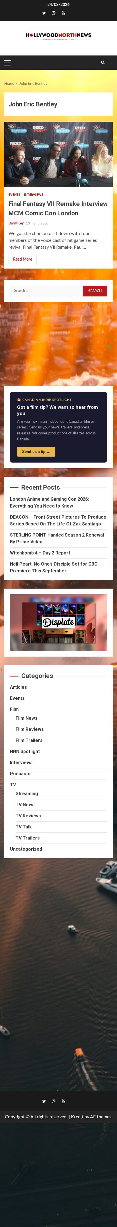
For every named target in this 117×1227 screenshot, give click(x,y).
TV (13, 784)
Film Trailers (29, 740)
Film (14, 709)
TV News (25, 804)
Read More (22, 259)
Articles (18, 687)
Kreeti (77, 1117)
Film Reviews (30, 729)
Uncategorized (26, 849)
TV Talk (24, 827)
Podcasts (20, 773)
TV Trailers (28, 838)
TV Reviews (28, 815)
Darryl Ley (16, 223)
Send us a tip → (36, 451)
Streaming (27, 793)
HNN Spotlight (25, 751)
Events (15, 194)
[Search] (103, 62)
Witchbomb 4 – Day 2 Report (40, 553)
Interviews (33, 194)
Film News (26, 718)
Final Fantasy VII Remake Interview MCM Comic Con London (58, 154)
